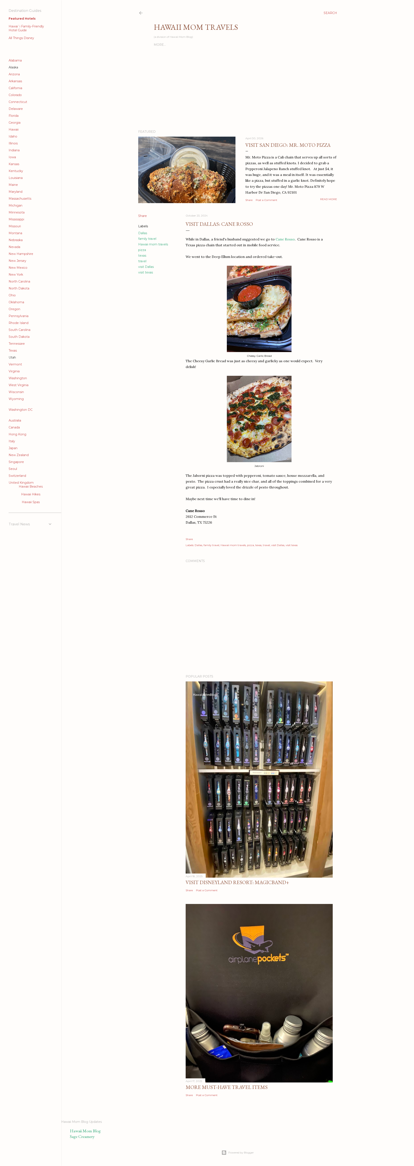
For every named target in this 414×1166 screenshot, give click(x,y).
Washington (18, 378)
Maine (13, 185)
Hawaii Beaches (31, 486)
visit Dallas (146, 267)
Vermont (15, 364)
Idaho (13, 136)
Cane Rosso (285, 239)
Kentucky (16, 171)
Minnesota (17, 212)
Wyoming (16, 399)
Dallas (142, 233)
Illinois (13, 143)
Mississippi (16, 219)
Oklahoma (16, 302)
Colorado (15, 95)
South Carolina (19, 330)
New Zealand (19, 455)
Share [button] (248, 200)
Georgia (14, 123)
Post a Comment (266, 200)
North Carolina (19, 281)
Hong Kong (17, 434)
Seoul (13, 469)
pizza (142, 250)
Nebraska (16, 240)
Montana (15, 233)
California (15, 88)
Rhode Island (18, 323)
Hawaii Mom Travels (196, 27)
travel (142, 261)
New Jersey (17, 261)
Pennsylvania (18, 316)
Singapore (16, 462)
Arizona (14, 74)
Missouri (15, 226)
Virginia (14, 371)
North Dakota (19, 288)
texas (142, 256)
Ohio (12, 295)
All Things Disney (21, 38)
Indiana (14, 150)
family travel (147, 239)
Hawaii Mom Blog (85, 1131)
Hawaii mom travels (153, 244)
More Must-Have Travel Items (227, 1087)
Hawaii (14, 129)
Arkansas (15, 81)
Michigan (15, 205)
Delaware (16, 109)
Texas (13, 350)
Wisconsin (16, 392)
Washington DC (21, 410)
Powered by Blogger (241, 1152)
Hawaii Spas (31, 502)
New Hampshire (21, 254)
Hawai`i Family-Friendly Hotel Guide (26, 28)
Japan (13, 448)
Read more (328, 199)
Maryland (15, 192)
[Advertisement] (204, 14)
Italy (12, 441)
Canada (14, 427)
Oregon (14, 309)
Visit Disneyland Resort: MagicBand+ (237, 882)
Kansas (14, 164)
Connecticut (18, 102)
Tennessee (17, 344)
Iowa (12, 157)
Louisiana (16, 178)
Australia (15, 420)
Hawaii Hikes (30, 494)
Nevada (14, 247)
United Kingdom (21, 483)
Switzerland (17, 476)
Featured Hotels (22, 19)
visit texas (145, 272)
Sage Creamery (82, 1136)
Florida (14, 116)
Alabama (15, 60)
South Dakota (19, 337)
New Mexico (18, 268)
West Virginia (18, 385)
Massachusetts (20, 199)
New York (16, 274)
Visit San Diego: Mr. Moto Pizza (288, 145)
